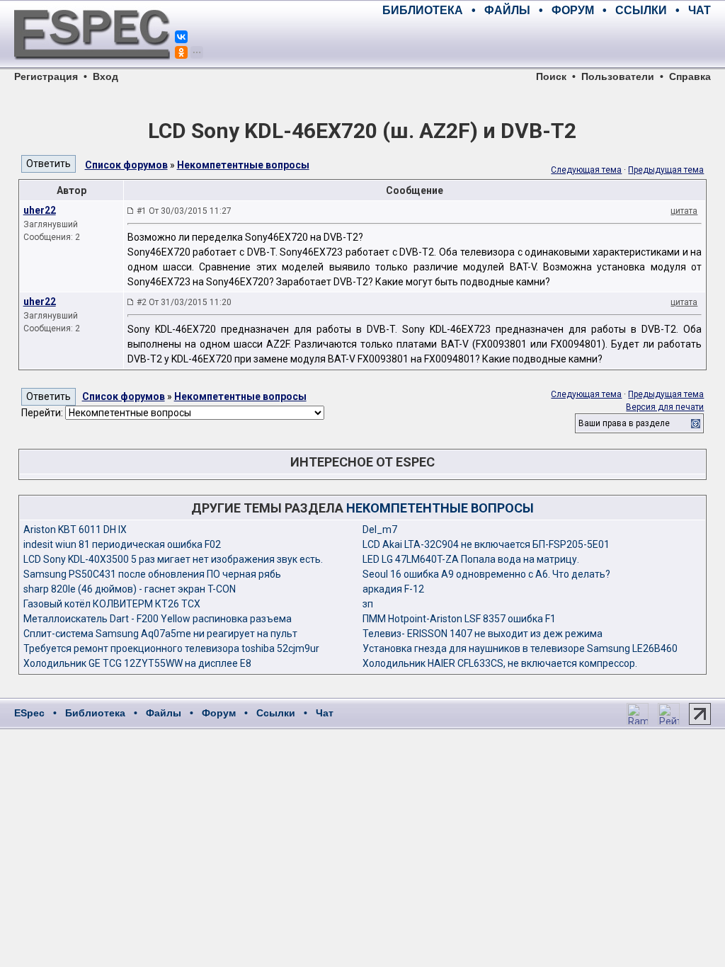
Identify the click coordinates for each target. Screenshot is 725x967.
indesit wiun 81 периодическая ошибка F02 (122, 544)
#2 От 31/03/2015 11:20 (184, 302)
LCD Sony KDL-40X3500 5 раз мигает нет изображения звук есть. (173, 559)
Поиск (551, 76)
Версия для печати (665, 407)
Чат (324, 713)
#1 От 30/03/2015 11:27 (184, 211)
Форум (219, 713)
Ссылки (275, 713)
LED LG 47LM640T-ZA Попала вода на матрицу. (470, 559)
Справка (690, 76)
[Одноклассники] (181, 52)
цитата (683, 211)
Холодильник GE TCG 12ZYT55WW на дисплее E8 (137, 663)
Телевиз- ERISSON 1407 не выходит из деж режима (482, 633)
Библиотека (95, 713)
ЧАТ (699, 10)
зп (367, 604)
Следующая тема (586, 170)
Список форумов (126, 165)
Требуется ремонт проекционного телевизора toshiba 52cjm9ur (171, 648)
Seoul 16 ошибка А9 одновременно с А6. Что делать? (486, 574)
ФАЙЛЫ (507, 10)
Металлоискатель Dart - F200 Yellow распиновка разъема (157, 618)
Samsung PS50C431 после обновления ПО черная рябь (152, 574)
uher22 (39, 210)
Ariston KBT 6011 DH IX (75, 529)
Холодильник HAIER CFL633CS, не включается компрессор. (499, 663)
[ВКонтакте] (181, 36)
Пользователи (617, 76)
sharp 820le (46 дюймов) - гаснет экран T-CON (129, 589)
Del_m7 (379, 529)
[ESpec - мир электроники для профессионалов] (92, 67)
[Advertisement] (545, 42)
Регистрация (46, 76)
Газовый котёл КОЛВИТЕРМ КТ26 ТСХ (111, 604)
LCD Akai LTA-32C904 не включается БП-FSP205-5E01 (486, 544)
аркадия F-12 (393, 589)
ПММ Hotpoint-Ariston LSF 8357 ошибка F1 (459, 618)
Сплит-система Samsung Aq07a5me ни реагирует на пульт (160, 633)
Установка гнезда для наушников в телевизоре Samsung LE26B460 (520, 648)
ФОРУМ (573, 10)
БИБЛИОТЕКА (422, 10)
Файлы (163, 713)
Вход (105, 76)
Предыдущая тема (666, 170)
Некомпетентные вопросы (243, 165)
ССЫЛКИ (641, 10)
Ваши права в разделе (624, 423)
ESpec (29, 713)
